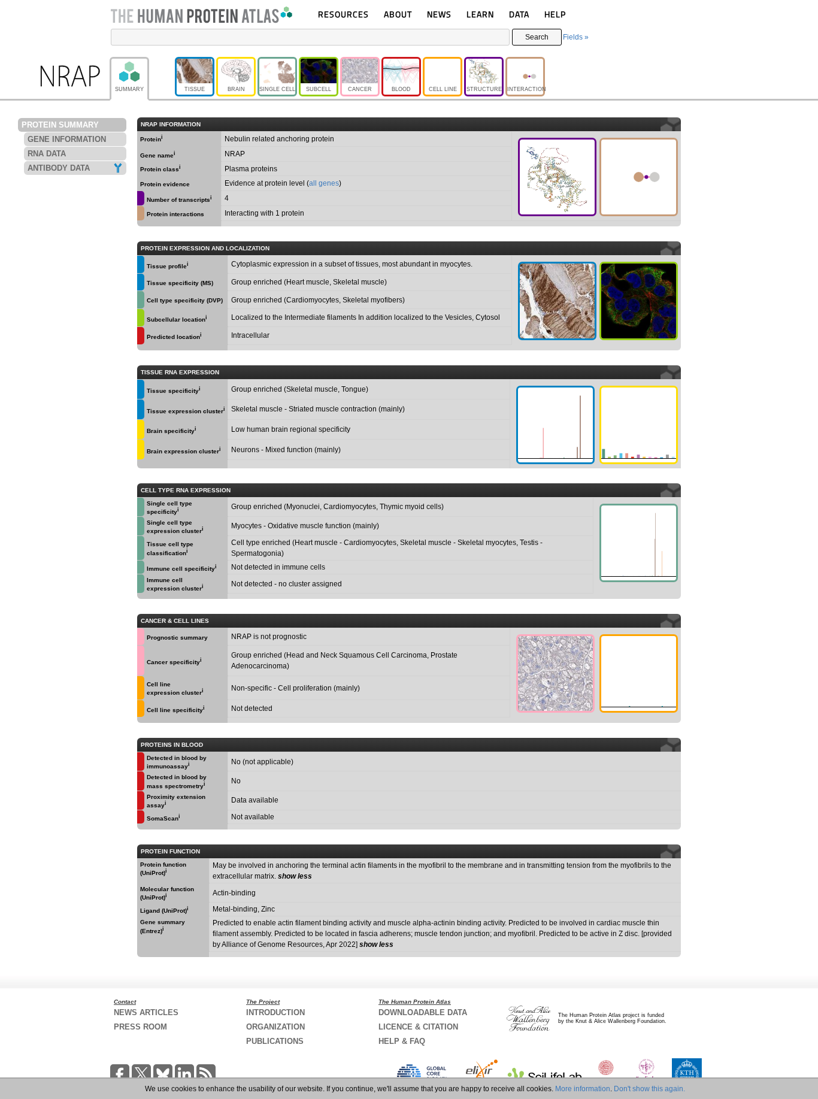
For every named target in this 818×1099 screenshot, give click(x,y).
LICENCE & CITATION (418, 1026)
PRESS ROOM (140, 1026)
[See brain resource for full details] (140, 430)
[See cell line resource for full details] (140, 688)
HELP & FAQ (401, 1041)
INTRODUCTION (275, 1012)
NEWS (439, 14)
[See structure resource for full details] (557, 177)
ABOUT (398, 14)
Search (537, 37)
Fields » (576, 37)
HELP (555, 14)
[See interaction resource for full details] (638, 177)
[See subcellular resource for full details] (638, 301)
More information (582, 1089)
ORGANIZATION (275, 1026)
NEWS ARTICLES (146, 1012)
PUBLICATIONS (275, 1041)
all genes (324, 183)
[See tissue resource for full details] (140, 264)
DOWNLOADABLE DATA (422, 1012)
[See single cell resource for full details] (140, 299)
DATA (519, 14)
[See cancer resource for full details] (140, 636)
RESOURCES (343, 14)
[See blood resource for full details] (140, 335)
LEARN (480, 14)
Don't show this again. (649, 1089)
